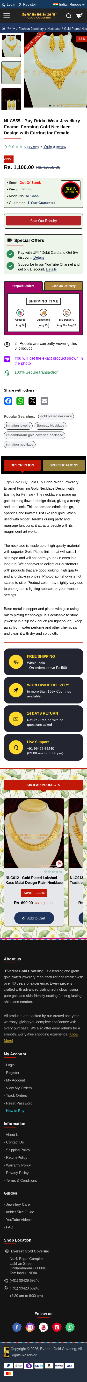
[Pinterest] (57, 1327)
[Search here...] (68, 15)
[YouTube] (43, 1327)
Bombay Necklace (50, 425)
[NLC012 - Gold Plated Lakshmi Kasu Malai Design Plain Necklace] (34, 833)
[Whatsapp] (70, 1327)
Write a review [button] (55, 146)
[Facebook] (17, 1327)
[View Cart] (79, 15)
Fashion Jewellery (31, 29)
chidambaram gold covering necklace (34, 435)
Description (22, 465)
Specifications (64, 465)
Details (38, 257)
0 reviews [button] (32, 146)
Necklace (53, 29)
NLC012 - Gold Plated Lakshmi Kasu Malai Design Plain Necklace (34, 880)
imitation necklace (19, 444)
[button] (50, 106)
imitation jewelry (18, 425)
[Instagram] (30, 1327)
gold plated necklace (56, 416)
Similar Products (43, 785)
